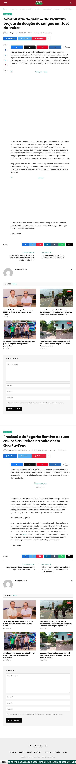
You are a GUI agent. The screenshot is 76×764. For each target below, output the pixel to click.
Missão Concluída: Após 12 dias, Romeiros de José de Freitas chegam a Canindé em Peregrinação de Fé (56, 312)
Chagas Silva (13, 33)
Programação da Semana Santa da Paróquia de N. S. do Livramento (20, 568)
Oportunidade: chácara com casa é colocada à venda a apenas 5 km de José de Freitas (55, 344)
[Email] (5, 70)
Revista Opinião (50, 757)
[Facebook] (5, 50)
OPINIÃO (57, 752)
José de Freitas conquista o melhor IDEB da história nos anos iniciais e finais (18, 312)
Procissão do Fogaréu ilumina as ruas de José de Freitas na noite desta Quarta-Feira (22, 258)
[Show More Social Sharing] (48, 38)
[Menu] (5, 3)
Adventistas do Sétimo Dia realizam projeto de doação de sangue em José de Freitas (56, 569)
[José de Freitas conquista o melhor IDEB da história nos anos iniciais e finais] (19, 298)
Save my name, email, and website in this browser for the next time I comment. (36, 403)
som (25, 534)
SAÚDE (64, 752)
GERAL (21, 752)
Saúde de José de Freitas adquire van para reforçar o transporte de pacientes (19, 344)
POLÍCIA (29, 752)
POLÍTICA (37, 752)
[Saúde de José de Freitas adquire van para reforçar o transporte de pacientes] (19, 330)
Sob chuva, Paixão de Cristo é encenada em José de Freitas (53, 257)
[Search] (71, 3)
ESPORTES (47, 752)
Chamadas (7, 14)
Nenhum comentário (35, 33)
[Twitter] (5, 55)
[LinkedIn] (5, 60)
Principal (12, 752)
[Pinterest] (5, 65)
